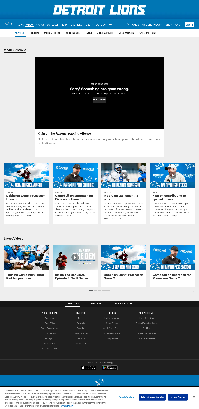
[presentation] (194, 228)
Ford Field (147, 328)
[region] (99, 397)
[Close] (194, 397)
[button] (189, 24)
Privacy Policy (50, 343)
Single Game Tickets (111, 328)
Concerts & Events (147, 338)
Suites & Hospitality (112, 333)
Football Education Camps (147, 323)
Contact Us (49, 318)
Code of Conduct (49, 348)
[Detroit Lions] (99, 382)
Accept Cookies (177, 397)
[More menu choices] (110, 24)
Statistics (81, 338)
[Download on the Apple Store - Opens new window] (88, 368)
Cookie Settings (126, 397)
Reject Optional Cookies (152, 397)
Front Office (50, 323)
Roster (81, 318)
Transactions (81, 343)
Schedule (81, 323)
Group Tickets (112, 338)
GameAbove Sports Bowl (147, 333)
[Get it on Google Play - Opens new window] (109, 369)
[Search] (128, 24)
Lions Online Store (147, 318)
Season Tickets (112, 323)
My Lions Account (111, 318)
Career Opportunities (49, 328)
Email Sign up (50, 333)
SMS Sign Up (49, 338)
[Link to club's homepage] (8, 24)
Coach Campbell (81, 333)
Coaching (81, 328)
